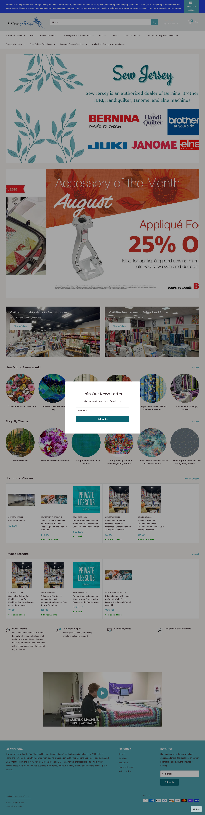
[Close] (134, 387)
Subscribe (103, 419)
